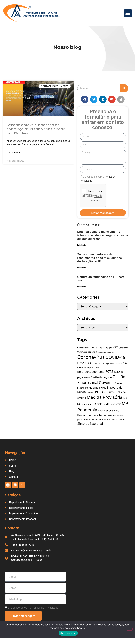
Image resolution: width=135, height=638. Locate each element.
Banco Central (83, 348)
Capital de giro (105, 347)
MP (125, 403)
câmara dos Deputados (104, 363)
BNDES (94, 348)
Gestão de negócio (101, 377)
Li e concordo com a (33, 607)
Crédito (89, 363)
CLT (115, 347)
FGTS (109, 371)
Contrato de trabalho (105, 352)
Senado (121, 419)
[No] (130, 629)
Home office (92, 387)
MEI (125, 397)
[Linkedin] (15, 485)
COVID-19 (116, 357)
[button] (128, 13)
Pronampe (84, 415)
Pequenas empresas (108, 410)
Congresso (123, 348)
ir (103, 392)
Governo (106, 382)
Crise (80, 363)
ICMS (103, 387)
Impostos (90, 392)
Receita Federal (102, 415)
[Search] (124, 88)
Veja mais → (15, 152)
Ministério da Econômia (107, 403)
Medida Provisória (104, 397)
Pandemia (87, 409)
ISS (105, 392)
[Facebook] (8, 485)
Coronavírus (91, 357)
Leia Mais (81, 245)
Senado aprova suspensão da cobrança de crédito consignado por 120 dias (36, 129)
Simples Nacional (90, 424)
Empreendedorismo (91, 371)
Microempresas (85, 404)
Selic (114, 419)
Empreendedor (93, 367)
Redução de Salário (93, 419)
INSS (98, 392)
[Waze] (22, 485)
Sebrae (107, 419)
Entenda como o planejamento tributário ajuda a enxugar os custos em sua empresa (102, 235)
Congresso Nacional (86, 352)
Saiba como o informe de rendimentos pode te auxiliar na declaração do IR (99, 258)
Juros (111, 392)
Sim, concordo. (68, 633)
